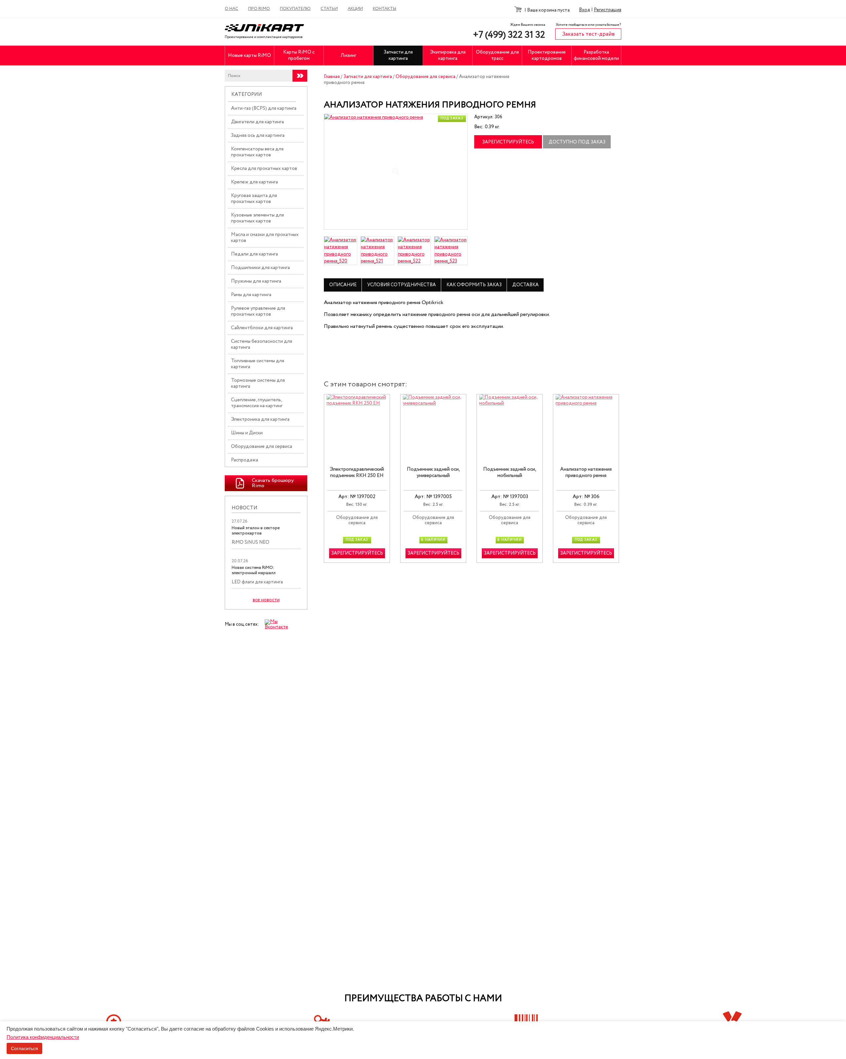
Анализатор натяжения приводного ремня (586, 473)
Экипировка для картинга (448, 55)
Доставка (525, 285)
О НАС (231, 9)
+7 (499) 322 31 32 (509, 35)
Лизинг (348, 55)
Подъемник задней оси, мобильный (509, 473)
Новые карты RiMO (249, 55)
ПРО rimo (259, 9)
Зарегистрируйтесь (508, 142)
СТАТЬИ (329, 9)
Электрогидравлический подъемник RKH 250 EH (357, 473)
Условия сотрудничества (401, 285)
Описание (343, 285)
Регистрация (607, 10)
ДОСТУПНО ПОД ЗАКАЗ (577, 142)
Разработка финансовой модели (596, 55)
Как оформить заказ (474, 285)
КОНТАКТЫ (384, 9)
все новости (266, 600)
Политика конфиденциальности (43, 1037)
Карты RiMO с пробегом (299, 55)
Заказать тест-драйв (588, 34)
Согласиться (24, 1048)
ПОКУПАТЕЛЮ (295, 9)
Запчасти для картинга (398, 55)
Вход (584, 10)
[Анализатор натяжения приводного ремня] (396, 172)
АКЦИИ (355, 9)
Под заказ (452, 118)
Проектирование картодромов (547, 55)
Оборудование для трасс (497, 55)
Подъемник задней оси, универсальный (433, 473)
